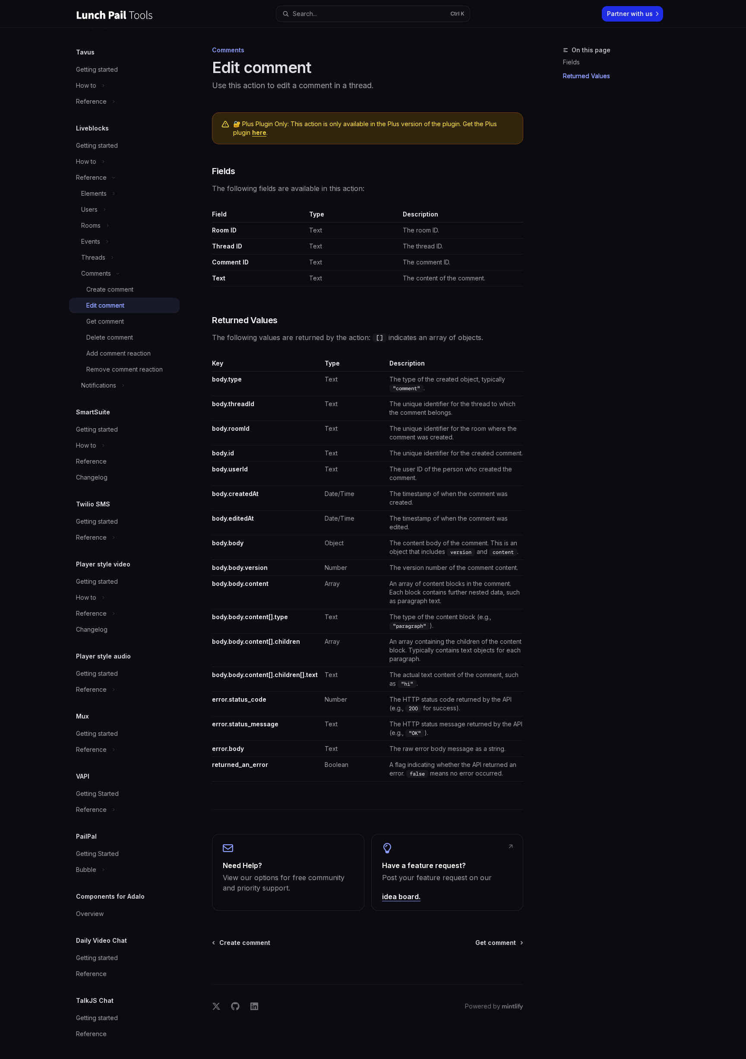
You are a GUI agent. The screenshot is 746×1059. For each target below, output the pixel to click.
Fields (571, 62)
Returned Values (586, 76)
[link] (288, 872)
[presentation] (131, 543)
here (259, 132)
